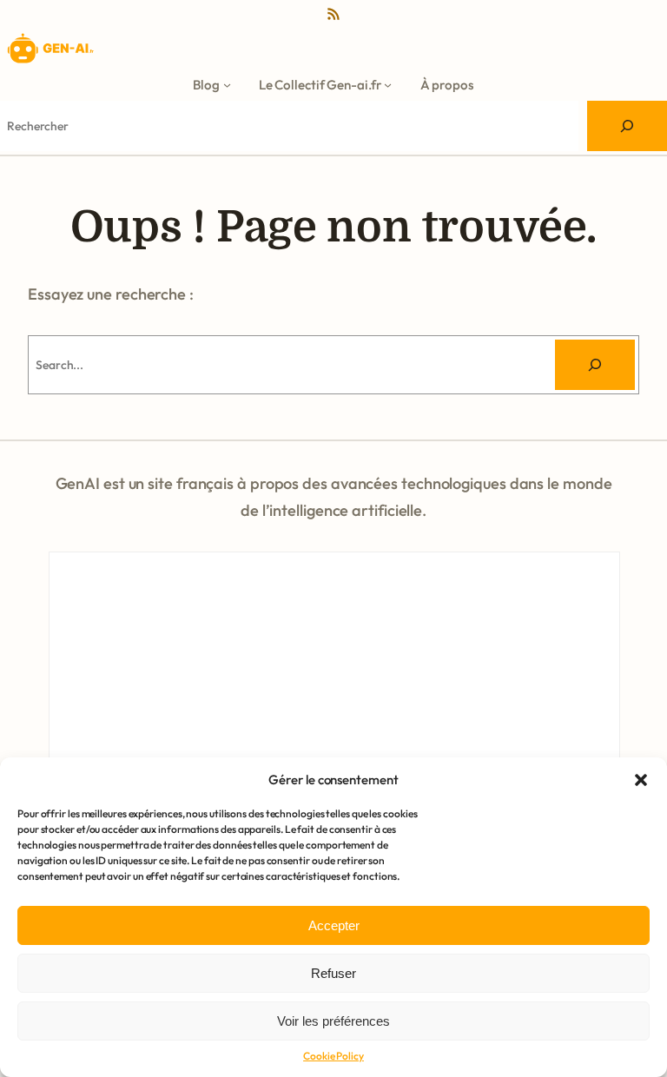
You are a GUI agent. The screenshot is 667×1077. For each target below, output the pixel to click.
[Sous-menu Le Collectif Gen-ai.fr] (388, 85)
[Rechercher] (595, 365)
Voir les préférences (333, 1021)
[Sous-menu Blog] (227, 85)
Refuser (333, 973)
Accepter (334, 925)
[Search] (627, 126)
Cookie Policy (333, 1055)
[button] (641, 780)
